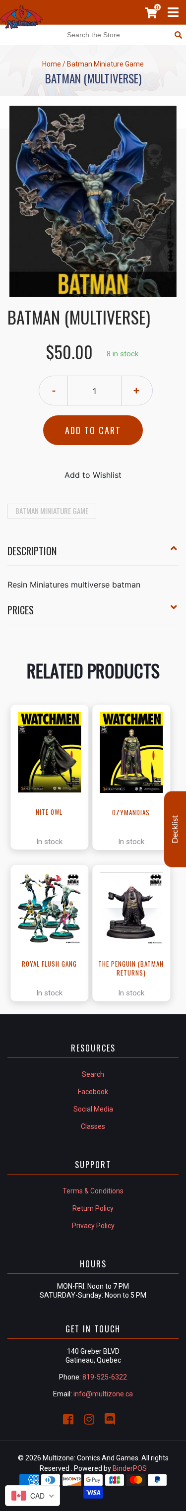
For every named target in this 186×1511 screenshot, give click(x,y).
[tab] (93, 554)
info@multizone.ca (103, 1394)
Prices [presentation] (20, 609)
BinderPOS (130, 1468)
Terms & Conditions (93, 1191)
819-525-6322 (104, 1377)
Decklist (175, 829)
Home (51, 64)
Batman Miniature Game (51, 510)
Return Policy (93, 1208)
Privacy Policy (93, 1226)
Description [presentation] (32, 550)
